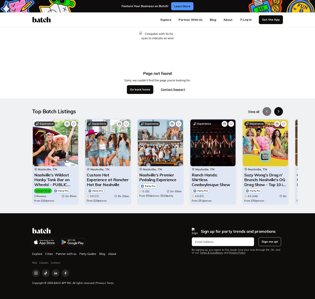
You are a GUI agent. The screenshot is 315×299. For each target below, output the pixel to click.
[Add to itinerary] (67, 124)
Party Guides (87, 254)
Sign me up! (270, 241)
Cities (49, 254)
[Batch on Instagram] (36, 273)
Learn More (182, 6)
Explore (166, 20)
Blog (213, 20)
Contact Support (173, 89)
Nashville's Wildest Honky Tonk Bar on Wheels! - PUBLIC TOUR (51, 180)
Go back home (140, 89)
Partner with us (66, 254)
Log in (247, 19)
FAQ (34, 262)
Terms (110, 283)
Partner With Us (191, 20)
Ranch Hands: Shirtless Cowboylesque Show (211, 180)
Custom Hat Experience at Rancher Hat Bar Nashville (108, 180)
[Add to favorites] (74, 124)
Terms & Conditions (211, 252)
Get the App (271, 19)
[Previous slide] (266, 111)
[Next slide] (278, 111)
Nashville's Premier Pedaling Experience (157, 177)
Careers (43, 262)
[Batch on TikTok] (46, 273)
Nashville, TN (47, 169)
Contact (55, 262)
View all (253, 111)
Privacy (100, 283)
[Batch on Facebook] (65, 273)
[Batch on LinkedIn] (55, 273)
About (227, 20)
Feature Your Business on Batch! (145, 6)
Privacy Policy (237, 252)
